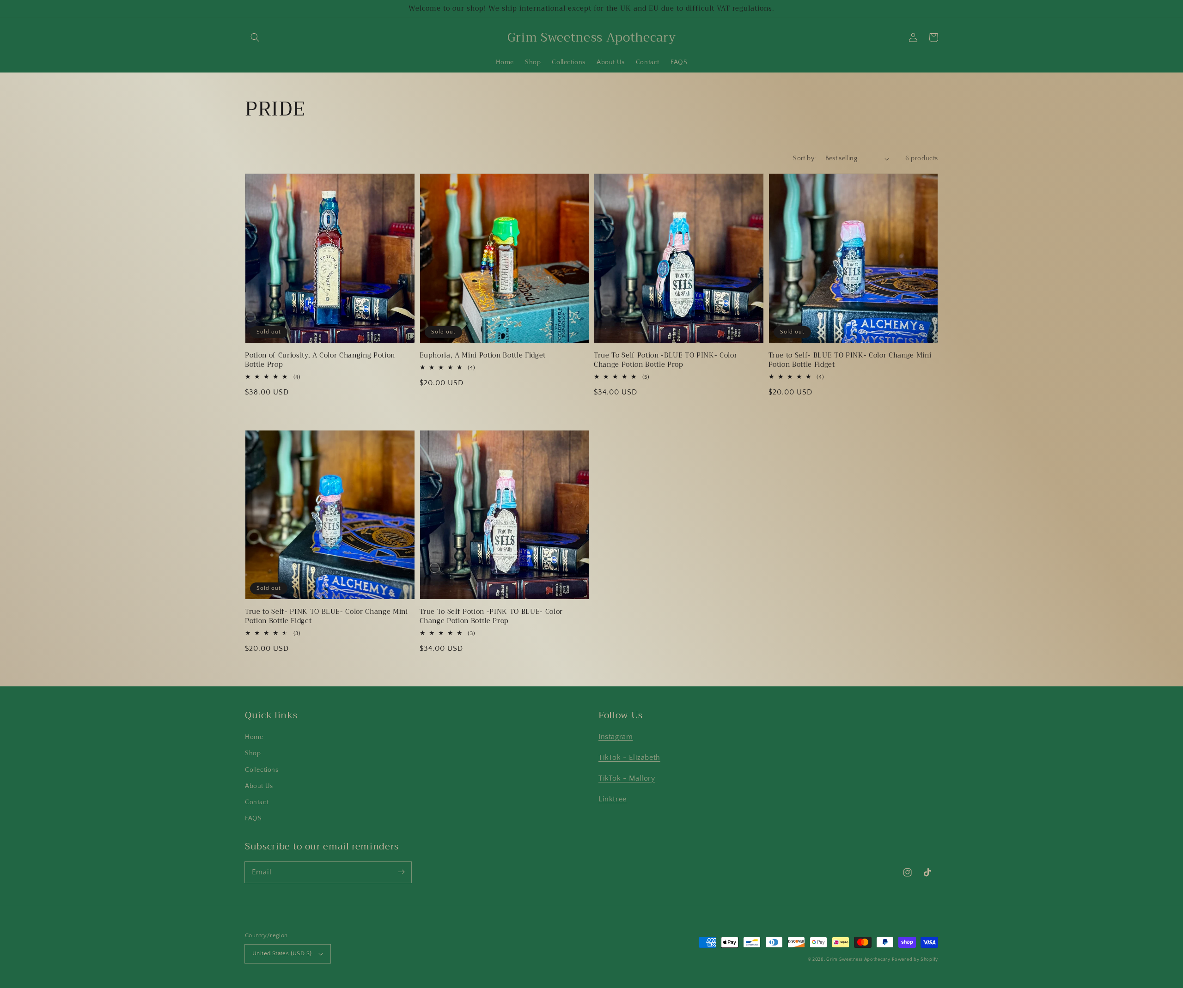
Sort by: (804, 158)
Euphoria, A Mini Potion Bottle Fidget (483, 355)
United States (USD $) (281, 953)
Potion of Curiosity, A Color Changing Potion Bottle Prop (320, 360)
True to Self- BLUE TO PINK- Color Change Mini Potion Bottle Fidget (850, 360)
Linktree (612, 799)
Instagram (615, 737)
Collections (262, 770)
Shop (253, 753)
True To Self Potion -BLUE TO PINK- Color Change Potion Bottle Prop (665, 360)
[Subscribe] (401, 872)
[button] (255, 37)
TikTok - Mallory (626, 778)
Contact (256, 802)
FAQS (253, 818)
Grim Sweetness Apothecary (858, 959)
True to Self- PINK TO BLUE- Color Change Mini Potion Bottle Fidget (326, 616)
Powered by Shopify (915, 959)
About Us (259, 786)
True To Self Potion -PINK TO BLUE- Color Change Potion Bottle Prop (491, 616)
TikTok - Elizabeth (629, 757)
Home (254, 737)
